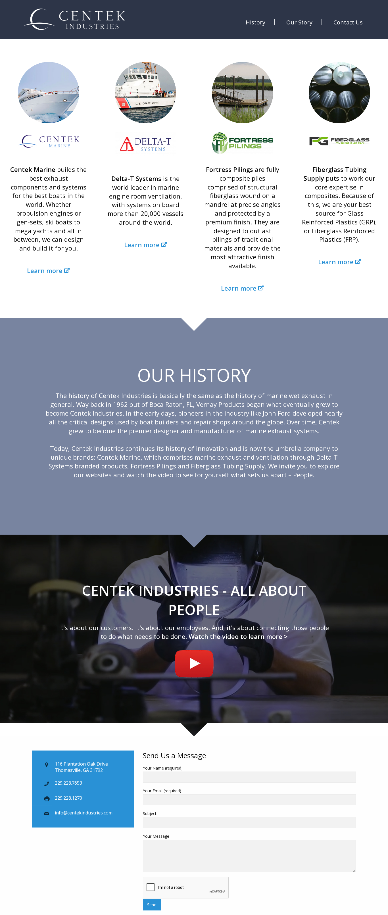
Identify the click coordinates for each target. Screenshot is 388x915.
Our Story (299, 22)
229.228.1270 (68, 798)
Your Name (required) (163, 768)
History (255, 22)
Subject (150, 813)
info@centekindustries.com (83, 813)
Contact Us (348, 22)
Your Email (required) (162, 790)
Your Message (156, 836)
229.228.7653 (68, 783)
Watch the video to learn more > (238, 636)
